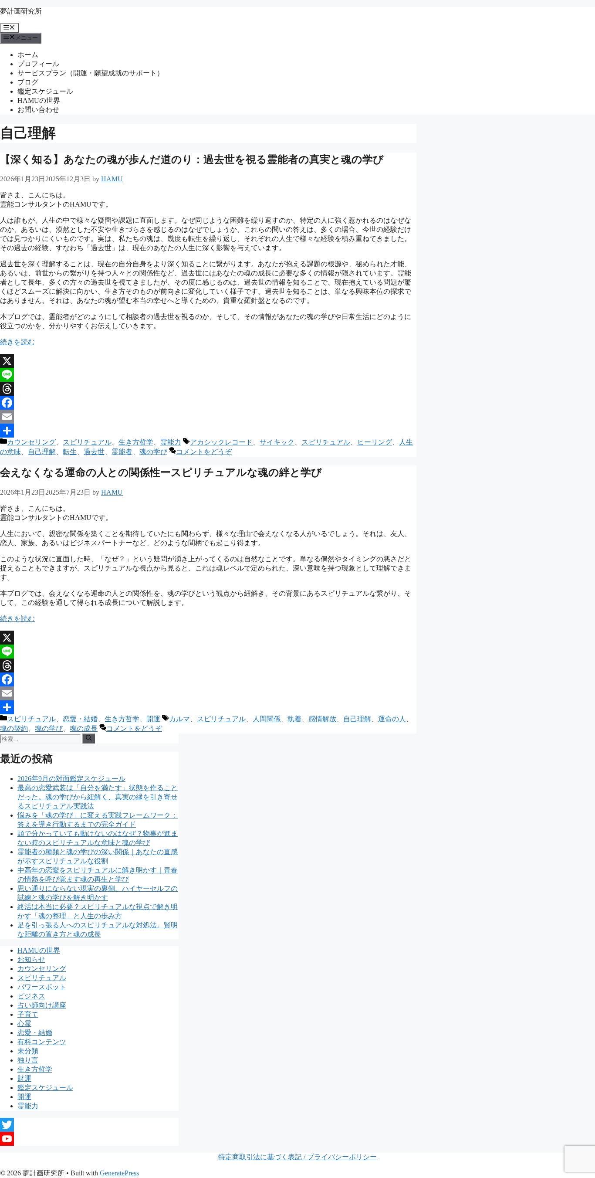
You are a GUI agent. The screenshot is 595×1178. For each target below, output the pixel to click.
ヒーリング (374, 442)
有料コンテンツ (41, 1042)
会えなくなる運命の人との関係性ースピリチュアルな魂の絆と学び (161, 472)
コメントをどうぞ (204, 451)
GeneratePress (119, 1173)
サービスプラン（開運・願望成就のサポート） (90, 73)
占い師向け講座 (41, 1005)
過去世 (94, 451)
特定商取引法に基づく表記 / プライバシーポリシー (297, 1157)
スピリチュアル (87, 442)
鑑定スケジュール (45, 91)
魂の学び (153, 451)
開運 (153, 719)
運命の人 (392, 719)
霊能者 (122, 451)
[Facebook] (208, 403)
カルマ (179, 719)
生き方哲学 (135, 442)
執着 (294, 719)
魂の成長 (84, 728)
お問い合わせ (38, 109)
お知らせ (31, 959)
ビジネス (31, 996)
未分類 (27, 1051)
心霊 (24, 1023)
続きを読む (17, 342)
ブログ (27, 82)
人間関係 (267, 719)
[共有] (208, 431)
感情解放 (322, 719)
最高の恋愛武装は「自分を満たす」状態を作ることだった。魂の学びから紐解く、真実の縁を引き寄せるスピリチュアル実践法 (97, 797)
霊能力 (170, 442)
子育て (27, 1014)
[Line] (208, 375)
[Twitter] (89, 1125)
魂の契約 (14, 728)
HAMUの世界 (38, 100)
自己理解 (42, 451)
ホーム (27, 54)
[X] (208, 361)
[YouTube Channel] (89, 1139)
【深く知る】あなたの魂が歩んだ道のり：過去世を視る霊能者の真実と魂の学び (192, 159)
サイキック (277, 442)
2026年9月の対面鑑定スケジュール (71, 778)
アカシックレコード (221, 442)
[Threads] (208, 389)
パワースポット (41, 987)
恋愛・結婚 (80, 719)
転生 (70, 451)
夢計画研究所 (21, 11)
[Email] (208, 417)
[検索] (88, 738)
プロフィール (38, 64)
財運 (24, 1078)
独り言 (27, 1060)
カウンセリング (31, 442)
